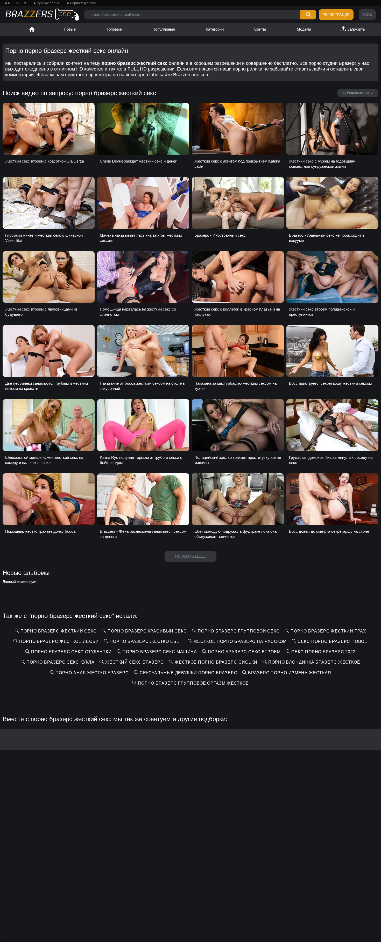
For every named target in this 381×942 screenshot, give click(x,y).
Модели (304, 29)
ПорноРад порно (83, 3)
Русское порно (48, 3)
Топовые (114, 29)
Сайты (260, 29)
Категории (215, 29)
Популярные (163, 29)
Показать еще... (190, 556)
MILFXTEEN (17, 3)
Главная (31, 29)
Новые (70, 29)
